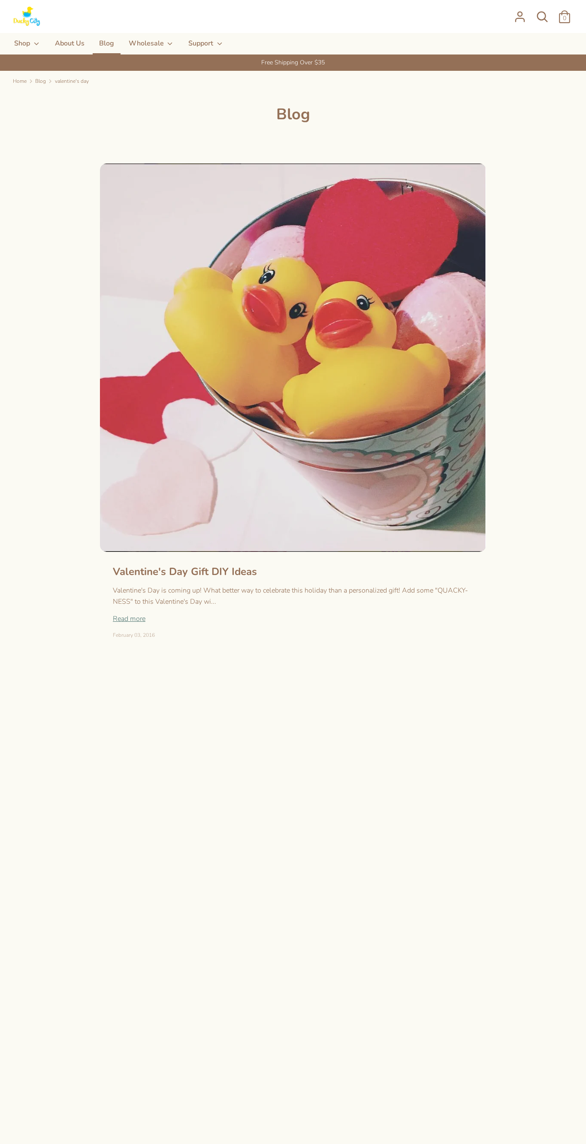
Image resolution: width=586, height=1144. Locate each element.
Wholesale (147, 43)
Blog (106, 43)
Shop (23, 43)
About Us (70, 43)
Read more (129, 618)
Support (201, 43)
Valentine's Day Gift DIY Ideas (185, 571)
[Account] (520, 13)
